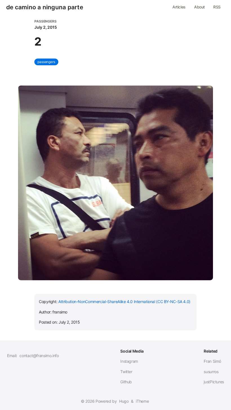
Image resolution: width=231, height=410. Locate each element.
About (199, 7)
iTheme (142, 401)
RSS (217, 7)
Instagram (129, 361)
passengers (46, 62)
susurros (211, 371)
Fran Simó (212, 361)
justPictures (214, 381)
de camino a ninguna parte (44, 7)
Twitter (126, 371)
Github (126, 381)
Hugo (124, 401)
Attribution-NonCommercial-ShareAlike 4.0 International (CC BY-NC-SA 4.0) (124, 301)
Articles (179, 7)
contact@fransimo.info (39, 355)
